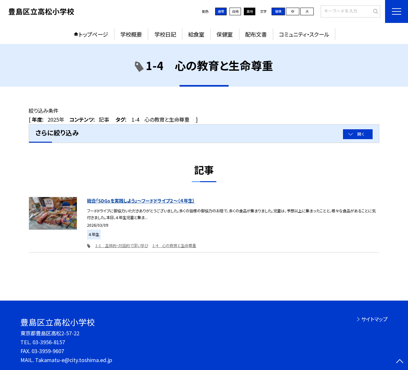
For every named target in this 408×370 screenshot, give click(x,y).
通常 (221, 11)
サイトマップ (374, 319)
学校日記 (165, 34)
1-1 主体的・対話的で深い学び (121, 245)
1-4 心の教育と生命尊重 (174, 245)
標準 (278, 11)
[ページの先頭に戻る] (400, 362)
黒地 (249, 11)
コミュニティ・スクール (304, 34)
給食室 (196, 34)
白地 (235, 11)
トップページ (93, 34)
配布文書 (256, 34)
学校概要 (131, 34)
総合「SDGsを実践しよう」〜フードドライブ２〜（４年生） (141, 200)
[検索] (374, 11)
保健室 (224, 34)
